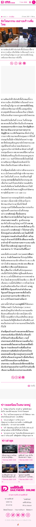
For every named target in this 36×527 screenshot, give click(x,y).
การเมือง (11, 16)
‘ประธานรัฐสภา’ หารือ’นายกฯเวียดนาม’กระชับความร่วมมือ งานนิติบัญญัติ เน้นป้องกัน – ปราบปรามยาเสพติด (16, 422)
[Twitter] (19, 377)
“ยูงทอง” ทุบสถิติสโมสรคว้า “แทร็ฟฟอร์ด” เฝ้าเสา (25, 477)
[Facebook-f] (8, 515)
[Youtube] (18, 515)
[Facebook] (16, 377)
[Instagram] (28, 515)
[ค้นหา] (34, 2)
